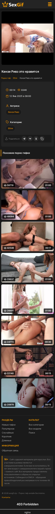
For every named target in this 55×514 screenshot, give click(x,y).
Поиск (32, 432)
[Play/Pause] (5, 61)
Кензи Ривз (13, 112)
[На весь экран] (49, 61)
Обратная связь (10, 450)
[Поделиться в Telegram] (24, 138)
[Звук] (43, 61)
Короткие (6, 436)
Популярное (8, 428)
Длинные (6, 440)
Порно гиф (6, 78)
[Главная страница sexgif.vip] (13, 4)
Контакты (6, 497)
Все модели (35, 428)
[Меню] (49, 4)
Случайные (8, 432)
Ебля (15, 78)
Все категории (36, 424)
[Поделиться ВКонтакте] (30, 138)
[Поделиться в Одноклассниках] (36, 138)
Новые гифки (8, 424)
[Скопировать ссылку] (42, 138)
